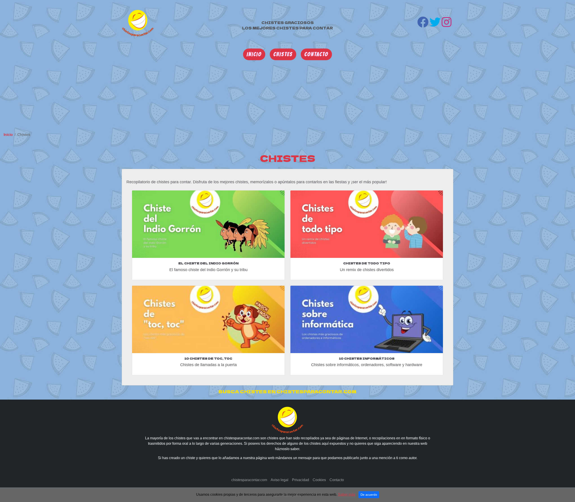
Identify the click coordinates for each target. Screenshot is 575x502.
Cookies (319, 480)
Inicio (254, 54)
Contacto (316, 54)
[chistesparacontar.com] (138, 23)
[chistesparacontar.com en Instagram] (446, 24)
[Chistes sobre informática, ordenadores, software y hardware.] (366, 319)
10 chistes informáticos (366, 358)
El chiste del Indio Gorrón (208, 263)
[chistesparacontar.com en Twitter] (435, 24)
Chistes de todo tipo (366, 263)
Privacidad (300, 480)
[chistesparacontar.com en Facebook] (423, 24)
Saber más (346, 494)
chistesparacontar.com (249, 480)
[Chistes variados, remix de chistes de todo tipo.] (366, 224)
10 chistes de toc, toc (208, 358)
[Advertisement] (287, 95)
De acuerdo (368, 494)
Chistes (283, 54)
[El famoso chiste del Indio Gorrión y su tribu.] (208, 224)
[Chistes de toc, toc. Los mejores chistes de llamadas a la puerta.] (208, 319)
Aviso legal (279, 480)
